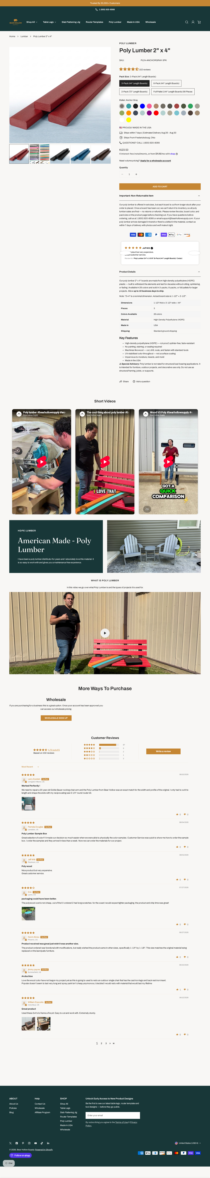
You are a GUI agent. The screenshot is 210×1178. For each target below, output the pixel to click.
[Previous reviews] (125, 253)
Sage (163, 113)
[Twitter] (10, 1143)
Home (12, 36)
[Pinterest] (23, 1143)
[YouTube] (35, 1143)
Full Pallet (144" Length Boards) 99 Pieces (172, 92)
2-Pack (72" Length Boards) (134, 92)
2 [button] (101, 1043)
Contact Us (40, 1104)
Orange (128, 113)
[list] (60, 92)
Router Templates (68, 1117)
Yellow (128, 119)
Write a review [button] (163, 751)
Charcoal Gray (163, 106)
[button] (199, 22)
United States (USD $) (188, 1143)
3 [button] (106, 1043)
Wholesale (40, 1108)
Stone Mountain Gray (183, 113)
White (121, 119)
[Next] (104, 93)
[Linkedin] (48, 1143)
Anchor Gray (121, 106)
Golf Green (190, 106)
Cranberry (176, 106)
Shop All (64, 1104)
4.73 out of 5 (54, 750)
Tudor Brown (190, 113)
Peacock (142, 113)
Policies (13, 1108)
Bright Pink (149, 106)
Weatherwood (197, 113)
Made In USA (66, 1125)
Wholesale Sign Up (56, 718)
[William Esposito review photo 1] (28, 1024)
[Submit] (136, 1115)
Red (156, 113)
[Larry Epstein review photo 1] (28, 804)
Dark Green (183, 106)
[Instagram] (29, 1143)
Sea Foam (176, 113)
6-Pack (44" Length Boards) (166, 83)
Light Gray (197, 106)
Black (135, 106)
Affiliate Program (42, 1112)
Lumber (24, 36)
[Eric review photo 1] (28, 914)
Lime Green (121, 113)
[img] (28, 775)
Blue (142, 106)
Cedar (156, 106)
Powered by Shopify (44, 1150)
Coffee (169, 106)
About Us (13, 1104)
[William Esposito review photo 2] (44, 1024)
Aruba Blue (128, 106)
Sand (169, 113)
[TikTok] (42, 1143)
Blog (11, 1112)
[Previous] (16, 93)
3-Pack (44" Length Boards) (134, 83)
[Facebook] (17, 1143)
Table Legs (65, 1108)
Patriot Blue (135, 113)
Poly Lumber (127, 43)
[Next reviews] (194, 253)
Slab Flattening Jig (68, 1112)
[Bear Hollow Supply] (15, 22)
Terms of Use (121, 1122)
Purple (149, 113)
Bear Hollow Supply (25, 1150)
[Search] (187, 22)
